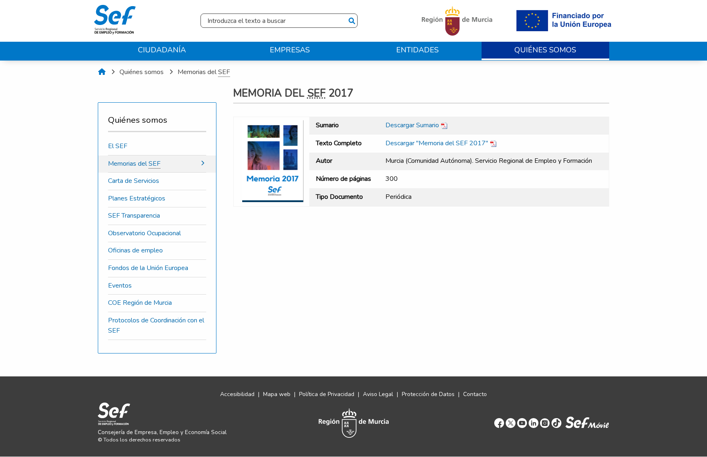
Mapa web (276, 394)
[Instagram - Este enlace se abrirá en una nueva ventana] (545, 423)
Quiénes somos (141, 72)
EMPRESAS (290, 50)
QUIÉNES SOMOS (545, 50)
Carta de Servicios (133, 180)
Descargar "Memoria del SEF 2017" (437, 143)
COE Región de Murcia (140, 302)
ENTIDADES (417, 50)
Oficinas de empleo (135, 250)
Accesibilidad (237, 394)
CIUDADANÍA (162, 50)
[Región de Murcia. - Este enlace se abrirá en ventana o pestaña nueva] (458, 20)
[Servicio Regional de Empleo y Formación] (115, 18)
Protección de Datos (428, 394)
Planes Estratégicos (136, 198)
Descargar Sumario (413, 125)
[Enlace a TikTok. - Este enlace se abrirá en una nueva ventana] (556, 423)
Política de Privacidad (326, 394)
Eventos (120, 285)
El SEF (117, 146)
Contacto (475, 394)
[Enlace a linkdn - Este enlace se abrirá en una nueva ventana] (533, 423)
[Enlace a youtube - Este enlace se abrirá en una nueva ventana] (522, 423)
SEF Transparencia (134, 215)
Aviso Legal (378, 394)
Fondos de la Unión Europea (148, 267)
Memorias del (204, 72)
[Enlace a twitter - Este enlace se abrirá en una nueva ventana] (511, 423)
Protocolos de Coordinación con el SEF (156, 325)
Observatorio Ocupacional (144, 233)
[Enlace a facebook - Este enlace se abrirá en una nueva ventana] (499, 423)
